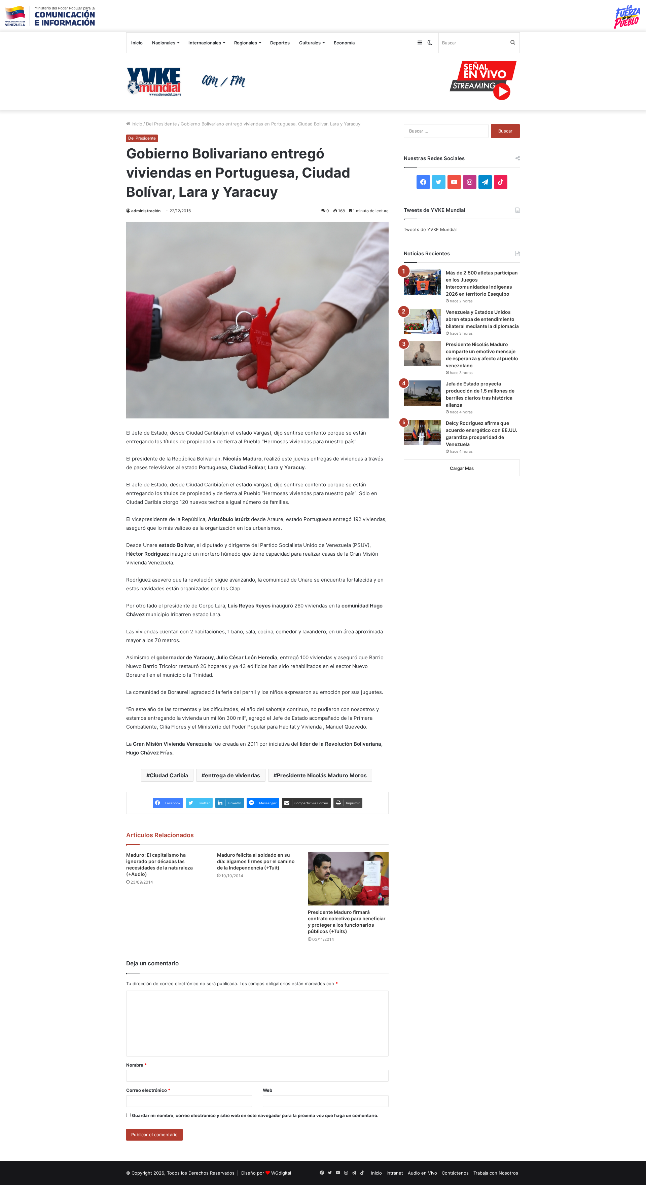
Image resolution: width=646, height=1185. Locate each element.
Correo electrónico (148, 1090)
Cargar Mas (462, 468)
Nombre (136, 1065)
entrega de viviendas (232, 775)
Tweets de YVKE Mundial (430, 229)
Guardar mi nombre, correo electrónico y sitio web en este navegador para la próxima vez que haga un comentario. (255, 1115)
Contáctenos (455, 1173)
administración (145, 210)
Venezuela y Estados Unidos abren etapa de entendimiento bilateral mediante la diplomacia (482, 319)
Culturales (310, 42)
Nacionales (163, 42)
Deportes (280, 42)
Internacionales (204, 42)
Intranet (395, 1173)
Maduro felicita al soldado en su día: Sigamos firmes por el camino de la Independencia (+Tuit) (256, 861)
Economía (344, 42)
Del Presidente (161, 123)
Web (267, 1090)
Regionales (245, 42)
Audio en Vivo (422, 1173)
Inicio (137, 42)
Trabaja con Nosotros (495, 1173)
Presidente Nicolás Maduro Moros (322, 775)
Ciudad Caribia (169, 775)
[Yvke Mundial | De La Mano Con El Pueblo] (188, 82)
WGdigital (281, 1173)
